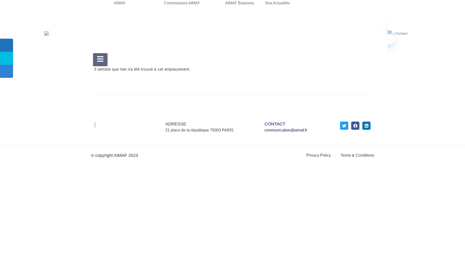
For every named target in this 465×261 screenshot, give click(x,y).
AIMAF (120, 3)
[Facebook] (355, 126)
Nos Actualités (277, 3)
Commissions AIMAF (182, 3)
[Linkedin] (366, 126)
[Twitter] (344, 126)
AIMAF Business (239, 3)
